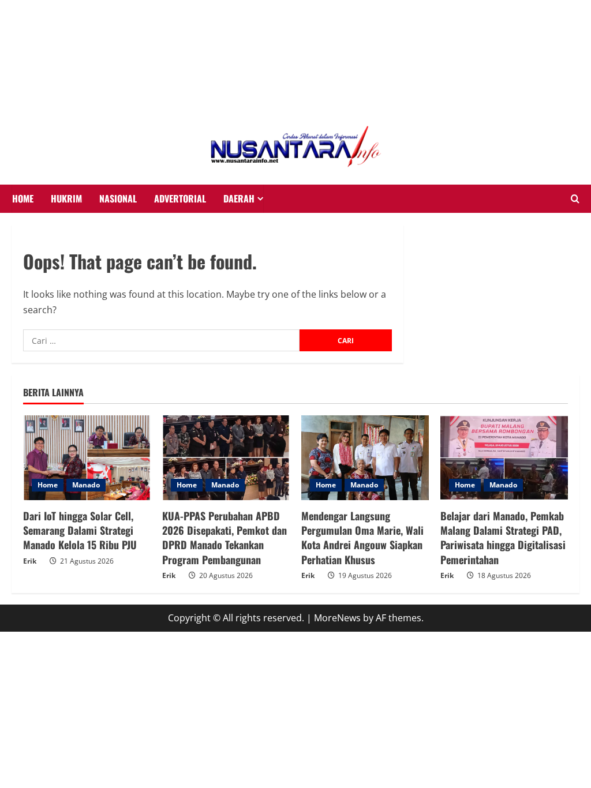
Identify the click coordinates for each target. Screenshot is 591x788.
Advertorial (180, 198)
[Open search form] (575, 199)
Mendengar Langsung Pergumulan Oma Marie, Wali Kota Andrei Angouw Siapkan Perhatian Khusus (362, 537)
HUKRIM (66, 198)
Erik (29, 561)
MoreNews (337, 617)
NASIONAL (118, 198)
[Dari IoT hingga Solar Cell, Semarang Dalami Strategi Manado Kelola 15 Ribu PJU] (87, 457)
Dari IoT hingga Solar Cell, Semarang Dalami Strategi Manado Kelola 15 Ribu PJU (80, 530)
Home (48, 485)
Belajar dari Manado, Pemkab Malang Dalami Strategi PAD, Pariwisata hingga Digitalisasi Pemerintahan (503, 537)
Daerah (239, 198)
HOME (22, 198)
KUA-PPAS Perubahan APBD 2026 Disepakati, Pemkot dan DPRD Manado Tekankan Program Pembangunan (224, 537)
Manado (86, 485)
